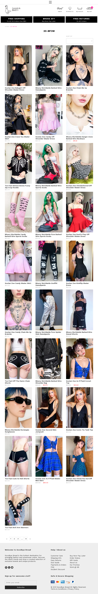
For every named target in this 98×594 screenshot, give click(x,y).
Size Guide (55, 563)
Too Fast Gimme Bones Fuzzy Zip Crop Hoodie (17, 187)
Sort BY (69, 36)
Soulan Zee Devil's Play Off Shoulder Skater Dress (77, 235)
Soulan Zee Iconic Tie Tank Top (79, 430)
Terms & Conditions (58, 589)
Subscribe (20, 587)
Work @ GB (74, 567)
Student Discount (58, 569)
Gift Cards (74, 560)
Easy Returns (56, 560)
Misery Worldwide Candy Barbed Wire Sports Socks (16, 235)
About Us (73, 563)
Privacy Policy (73, 589)
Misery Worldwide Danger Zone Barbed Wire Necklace (79, 138)
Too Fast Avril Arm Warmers (16, 527)
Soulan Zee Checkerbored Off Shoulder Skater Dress (79, 187)
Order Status (75, 558)
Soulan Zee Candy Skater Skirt (18, 283)
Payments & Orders (58, 565)
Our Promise (75, 565)
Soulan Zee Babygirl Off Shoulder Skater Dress (15, 89)
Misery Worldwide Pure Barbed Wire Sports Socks (48, 235)
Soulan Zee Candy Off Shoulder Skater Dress (45, 138)
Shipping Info (56, 558)
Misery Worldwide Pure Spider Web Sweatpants (48, 333)
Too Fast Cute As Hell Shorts (17, 479)
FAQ (52, 567)
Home (7, 26)
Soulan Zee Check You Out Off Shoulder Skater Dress (79, 479)
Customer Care (57, 556)
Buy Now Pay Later (77, 556)
